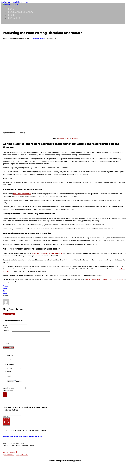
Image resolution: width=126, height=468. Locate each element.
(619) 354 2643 (8, 455)
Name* (9, 371)
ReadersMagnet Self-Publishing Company (22, 436)
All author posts (9, 314)
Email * (5, 328)
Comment (7, 343)
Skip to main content (9, 2)
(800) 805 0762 (22, 455)
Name (5, 388)
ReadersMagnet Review (20, 11)
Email (5, 390)
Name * (6, 325)
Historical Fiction (38, 39)
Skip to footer (22, 2)
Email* (9, 376)
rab (121, 279)
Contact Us (14, 18)
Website (6, 330)
